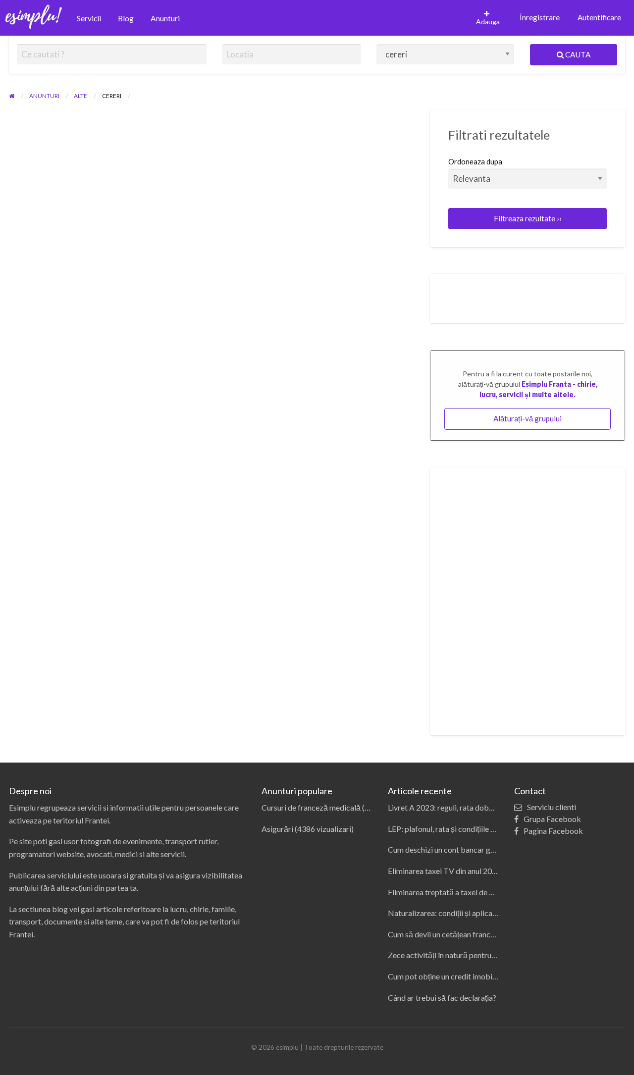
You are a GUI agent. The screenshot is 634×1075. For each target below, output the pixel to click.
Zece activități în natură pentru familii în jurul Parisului (478, 955)
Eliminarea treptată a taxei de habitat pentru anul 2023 (480, 892)
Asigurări (277, 828)
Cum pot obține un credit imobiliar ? (448, 976)
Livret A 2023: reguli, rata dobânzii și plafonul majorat (479, 807)
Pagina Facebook (553, 830)
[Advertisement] (527, 601)
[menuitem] (88, 19)
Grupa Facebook (552, 818)
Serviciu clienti (551, 807)
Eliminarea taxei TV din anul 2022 (444, 870)
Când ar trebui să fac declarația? (442, 997)
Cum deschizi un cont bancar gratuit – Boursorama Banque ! (488, 849)
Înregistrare (540, 17)
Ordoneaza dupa (475, 161)
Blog (126, 18)
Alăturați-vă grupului (527, 418)
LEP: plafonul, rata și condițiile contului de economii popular (488, 828)
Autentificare (599, 17)
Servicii (89, 18)
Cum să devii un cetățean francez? (445, 934)
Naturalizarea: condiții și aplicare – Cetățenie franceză (479, 913)
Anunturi (165, 18)
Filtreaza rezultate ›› (528, 218)
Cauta (577, 54)
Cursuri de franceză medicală (311, 807)
